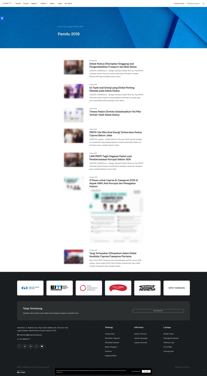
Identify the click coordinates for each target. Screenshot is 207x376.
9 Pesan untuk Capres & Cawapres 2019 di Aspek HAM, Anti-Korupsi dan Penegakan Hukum (113, 183)
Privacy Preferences (136, 371)
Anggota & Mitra (110, 356)
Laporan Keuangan (141, 338)
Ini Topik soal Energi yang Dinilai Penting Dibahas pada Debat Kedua (111, 89)
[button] (2, 18)
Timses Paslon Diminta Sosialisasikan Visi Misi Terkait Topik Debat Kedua (115, 113)
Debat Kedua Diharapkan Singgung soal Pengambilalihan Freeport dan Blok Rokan (113, 65)
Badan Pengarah (111, 347)
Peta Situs (187, 367)
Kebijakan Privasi (179, 367)
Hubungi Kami (168, 351)
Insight (60, 3)
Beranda (18, 3)
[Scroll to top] (203, 369)
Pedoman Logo (168, 342)
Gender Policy (168, 334)
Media (52, 3)
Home (60, 27)
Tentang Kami (110, 334)
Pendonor (108, 351)
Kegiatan (34, 3)
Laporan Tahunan (140, 334)
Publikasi (43, 3)
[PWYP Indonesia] (7, 3)
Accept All (146, 371)
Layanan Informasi (140, 342)
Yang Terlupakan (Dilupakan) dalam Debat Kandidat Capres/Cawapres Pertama (112, 255)
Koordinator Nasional (112, 338)
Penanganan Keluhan (171, 338)
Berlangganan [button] (158, 310)
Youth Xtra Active (179, 3)
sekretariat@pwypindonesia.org (31, 335)
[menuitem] (18, 3)
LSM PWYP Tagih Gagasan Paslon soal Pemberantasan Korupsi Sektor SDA (110, 158)
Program (26, 3)
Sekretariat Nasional (112, 342)
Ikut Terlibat (68, 3)
